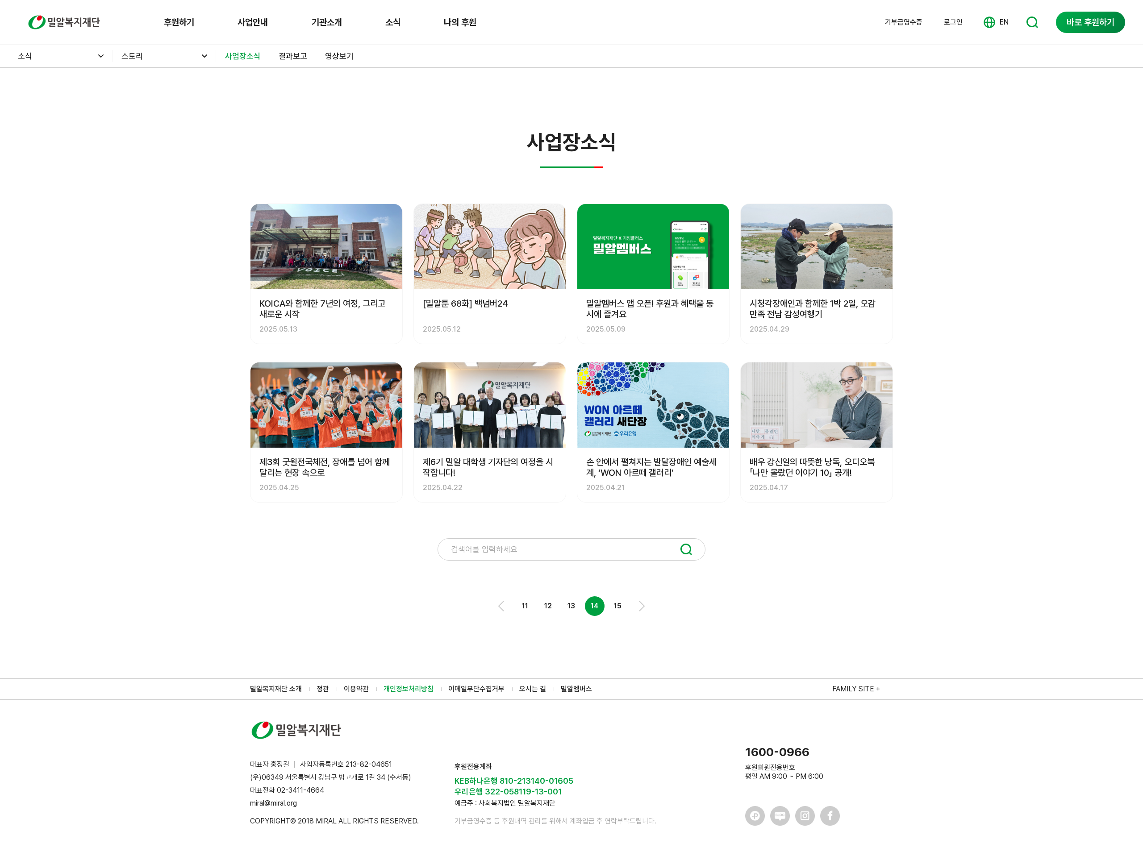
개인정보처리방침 (409, 689)
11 (525, 606)
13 (571, 606)
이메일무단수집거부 (476, 689)
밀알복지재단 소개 (276, 689)
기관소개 (327, 22)
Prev (501, 606)
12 (548, 606)
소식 (392, 22)
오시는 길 (532, 689)
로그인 (953, 22)
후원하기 (179, 22)
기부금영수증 (903, 22)
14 (595, 606)
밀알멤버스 (576, 689)
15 (618, 606)
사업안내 (253, 22)
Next (641, 606)
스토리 (132, 56)
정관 (323, 689)
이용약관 (356, 689)
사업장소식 (243, 56)
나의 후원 (460, 22)
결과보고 (293, 56)
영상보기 (339, 56)
